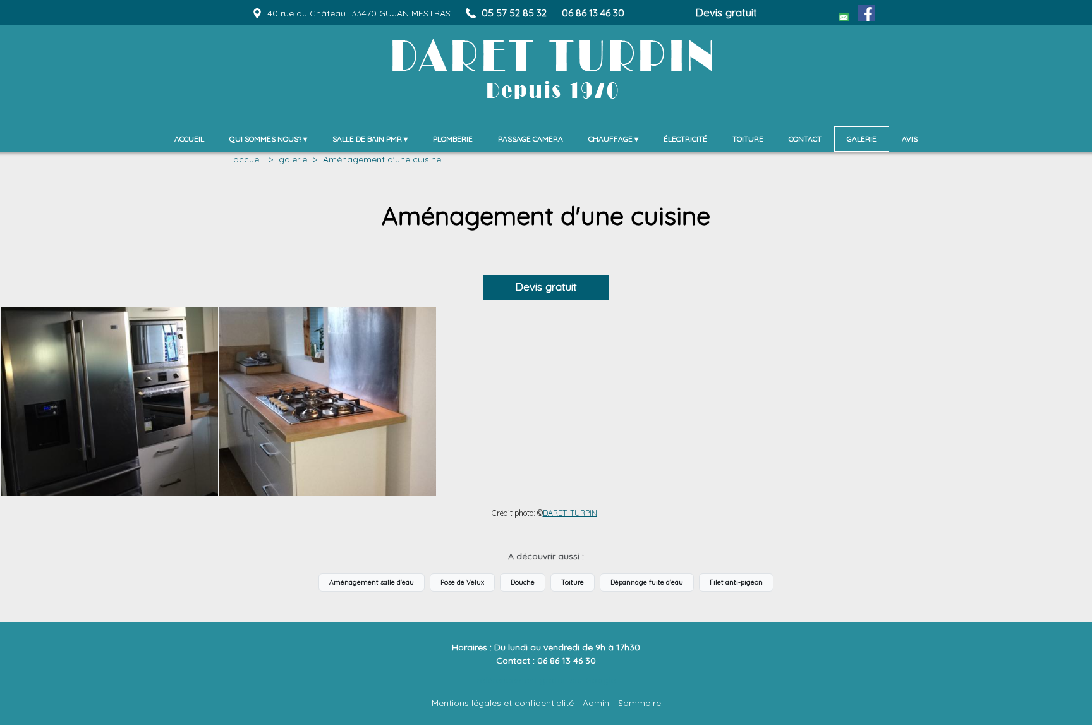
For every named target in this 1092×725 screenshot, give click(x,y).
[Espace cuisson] (327, 401)
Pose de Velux (462, 582)
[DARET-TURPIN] (350, 47)
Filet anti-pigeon (736, 582)
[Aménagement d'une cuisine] (109, 401)
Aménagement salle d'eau (371, 582)
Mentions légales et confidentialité (503, 703)
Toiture (572, 582)
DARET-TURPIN (570, 513)
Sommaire (639, 703)
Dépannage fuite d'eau (646, 582)
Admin (596, 703)
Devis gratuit (726, 12)
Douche (523, 582)
